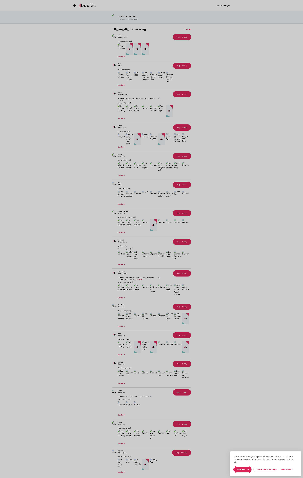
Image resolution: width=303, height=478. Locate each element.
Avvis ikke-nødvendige (266, 469)
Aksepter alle (242, 469)
